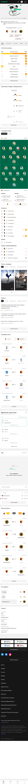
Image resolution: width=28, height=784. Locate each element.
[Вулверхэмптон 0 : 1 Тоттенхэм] (16, 36)
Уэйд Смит (3, 628)
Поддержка (3, 683)
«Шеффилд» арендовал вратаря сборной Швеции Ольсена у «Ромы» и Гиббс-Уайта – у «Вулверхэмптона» (12, 306)
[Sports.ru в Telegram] (2, 654)
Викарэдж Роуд (4, 617)
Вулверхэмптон (18, 35)
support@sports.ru (4, 722)
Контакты (3, 672)
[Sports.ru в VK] (6, 654)
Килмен (19, 95)
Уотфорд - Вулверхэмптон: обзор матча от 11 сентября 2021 (25, 18)
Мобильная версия (14, 659)
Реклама (3, 679)
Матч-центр (10, 18)
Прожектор (3, 694)
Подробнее (3, 733)
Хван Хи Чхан (18, 39)
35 (2, 323)
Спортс (2, 18)
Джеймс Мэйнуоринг (11, 628)
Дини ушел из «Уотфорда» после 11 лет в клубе (12, 321)
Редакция (3, 668)
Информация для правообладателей (8, 705)
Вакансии (3, 675)
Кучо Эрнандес (8, 196)
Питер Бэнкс (4, 624)
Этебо (8, 117)
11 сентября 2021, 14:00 (11, 27)
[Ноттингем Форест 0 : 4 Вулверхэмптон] (17, 36)
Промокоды (3, 716)
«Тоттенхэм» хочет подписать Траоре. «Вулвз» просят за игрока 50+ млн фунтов (13, 314)
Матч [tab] (2, 43)
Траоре (19, 111)
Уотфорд (11, 35)
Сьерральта (18, 38)
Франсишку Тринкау (22, 197)
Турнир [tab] (21, 43)
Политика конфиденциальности (7, 701)
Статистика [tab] (8, 43)
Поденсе (20, 110)
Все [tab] (2, 301)
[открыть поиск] (18, 1)
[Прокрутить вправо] (25, 280)
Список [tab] (9, 133)
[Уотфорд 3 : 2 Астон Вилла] (10, 36)
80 (3, 317)
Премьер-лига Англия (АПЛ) (17, 18)
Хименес (20, 100)
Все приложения (14, 649)
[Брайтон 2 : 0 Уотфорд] (11, 36)
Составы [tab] (15, 43)
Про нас (2, 664)
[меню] (25, 2)
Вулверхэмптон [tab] (13, 301)
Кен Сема (6, 199)
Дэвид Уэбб (3, 632)
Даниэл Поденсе (21, 199)
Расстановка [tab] (4, 133)
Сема (8, 116)
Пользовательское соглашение (7, 697)
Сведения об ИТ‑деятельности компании (9, 712)
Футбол (5, 18)
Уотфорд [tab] (6, 301)
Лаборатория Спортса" (6, 708)
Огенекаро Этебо (8, 201)
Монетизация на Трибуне (6, 690)
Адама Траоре (21, 201)
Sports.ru (4, 726)
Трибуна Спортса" (5, 686)
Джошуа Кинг (7, 197)
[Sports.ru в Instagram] (10, 654)
